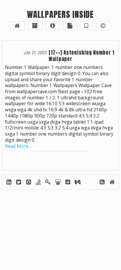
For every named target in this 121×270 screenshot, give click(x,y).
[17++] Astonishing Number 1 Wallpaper (82, 56)
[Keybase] (49, 183)
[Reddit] (68, 183)
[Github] (29, 183)
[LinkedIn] (9, 183)
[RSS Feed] (102, 183)
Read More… (18, 146)
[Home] (111, 183)
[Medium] (77, 183)
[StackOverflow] (39, 183)
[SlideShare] (58, 183)
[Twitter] (19, 183)
